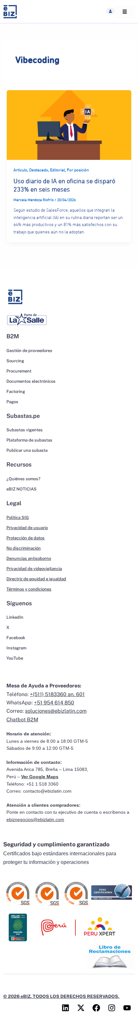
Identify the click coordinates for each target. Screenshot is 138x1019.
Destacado (38, 170)
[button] (110, 11)
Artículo (20, 170)
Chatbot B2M (22, 720)
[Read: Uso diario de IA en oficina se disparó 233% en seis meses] (69, 124)
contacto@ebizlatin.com (47, 791)
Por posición (78, 170)
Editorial (57, 170)
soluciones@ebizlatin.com (56, 711)
